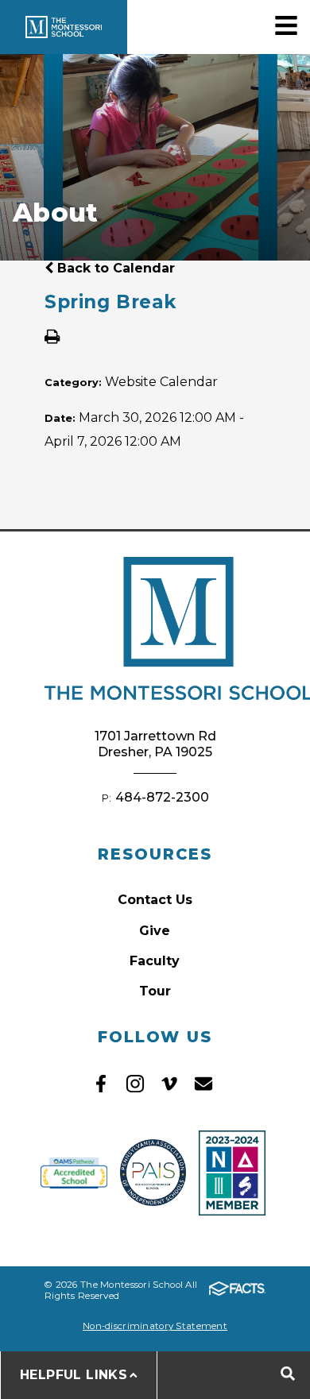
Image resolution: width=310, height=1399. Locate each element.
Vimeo (169, 1083)
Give (154, 930)
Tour (155, 991)
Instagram (135, 1083)
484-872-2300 (162, 797)
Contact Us (155, 899)
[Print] (52, 338)
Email (203, 1083)
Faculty (155, 960)
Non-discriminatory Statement (155, 1325)
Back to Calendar (114, 268)
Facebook (101, 1083)
